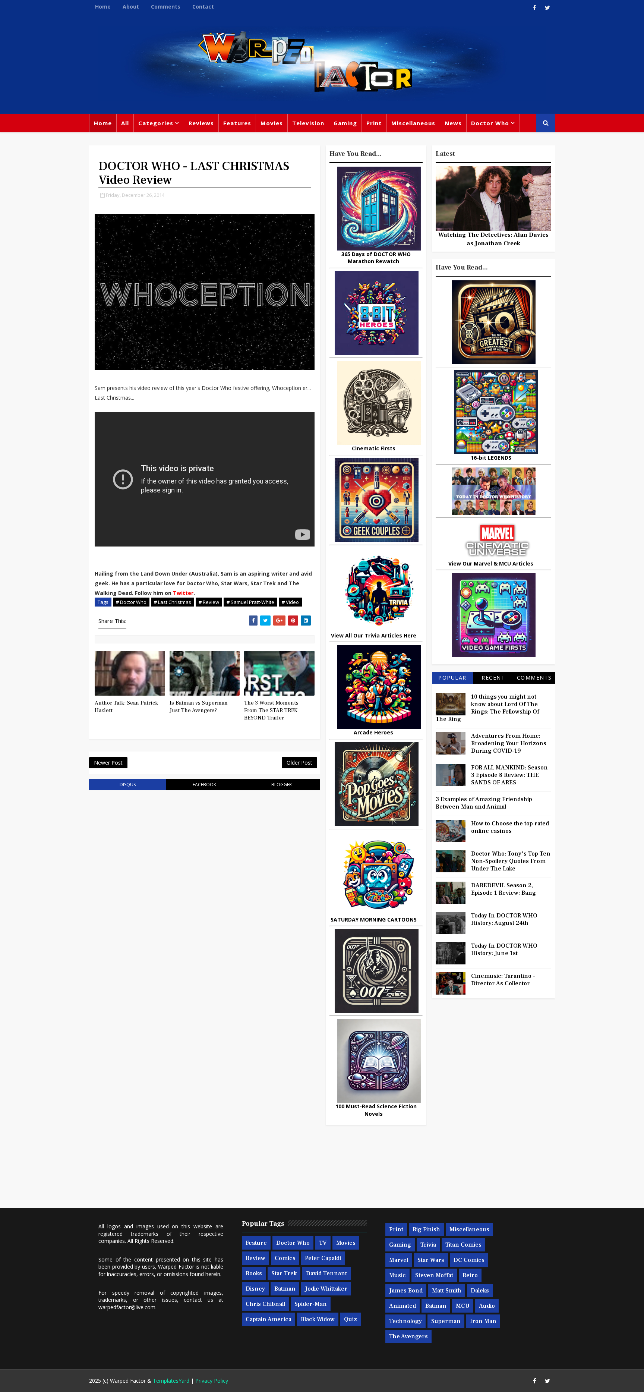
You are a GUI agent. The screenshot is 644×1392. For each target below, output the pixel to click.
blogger (281, 784)
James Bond (406, 1290)
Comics (285, 1258)
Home (103, 6)
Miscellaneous (413, 123)
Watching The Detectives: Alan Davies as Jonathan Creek (493, 239)
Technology (405, 1321)
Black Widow (318, 1319)
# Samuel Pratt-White (250, 602)
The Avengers (408, 1336)
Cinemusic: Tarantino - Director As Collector (503, 979)
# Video (290, 602)
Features (237, 123)
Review (255, 1258)
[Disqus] (204, 891)
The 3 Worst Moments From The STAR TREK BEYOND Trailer (271, 710)
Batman (285, 1288)
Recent (493, 677)
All (125, 123)
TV (323, 1243)
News (453, 123)
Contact (203, 6)
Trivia (428, 1244)
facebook (204, 784)
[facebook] (534, 7)
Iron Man (483, 1321)
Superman (446, 1321)
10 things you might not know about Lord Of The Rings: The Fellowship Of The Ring (487, 708)
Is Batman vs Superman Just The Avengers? (199, 706)
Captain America (268, 1319)
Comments (165, 6)
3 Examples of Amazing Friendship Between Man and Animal (484, 803)
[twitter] (547, 7)
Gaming (345, 123)
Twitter (183, 592)
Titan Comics (463, 1244)
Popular (452, 677)
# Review (209, 602)
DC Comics (469, 1260)
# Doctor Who (131, 602)
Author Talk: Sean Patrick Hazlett (126, 706)
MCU (463, 1306)
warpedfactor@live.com (126, 1307)
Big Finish (426, 1229)
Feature (256, 1243)
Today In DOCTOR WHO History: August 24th (504, 919)
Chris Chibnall (265, 1304)
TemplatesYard (171, 1380)
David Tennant (326, 1273)
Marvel (398, 1260)
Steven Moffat (434, 1275)
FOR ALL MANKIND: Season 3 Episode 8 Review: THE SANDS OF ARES (509, 775)
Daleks (480, 1290)
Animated (402, 1306)
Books (254, 1273)
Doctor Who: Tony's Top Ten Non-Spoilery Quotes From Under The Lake (510, 861)
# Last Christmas (172, 602)
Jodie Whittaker (326, 1288)
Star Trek (284, 1273)
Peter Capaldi (323, 1258)
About (131, 6)
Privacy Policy (211, 1380)
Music (397, 1275)
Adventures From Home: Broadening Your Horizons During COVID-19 (508, 743)
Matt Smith (446, 1290)
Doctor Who (490, 123)
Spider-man (310, 1304)
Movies (272, 123)
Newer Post (108, 762)
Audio (487, 1306)
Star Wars (430, 1260)
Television (308, 123)
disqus (128, 784)
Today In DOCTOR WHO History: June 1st (504, 949)
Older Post (299, 762)
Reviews (201, 123)
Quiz (350, 1319)
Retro (470, 1275)
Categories (155, 123)
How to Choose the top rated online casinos (510, 827)
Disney (255, 1288)
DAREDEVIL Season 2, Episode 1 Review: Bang (503, 889)
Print (374, 123)
